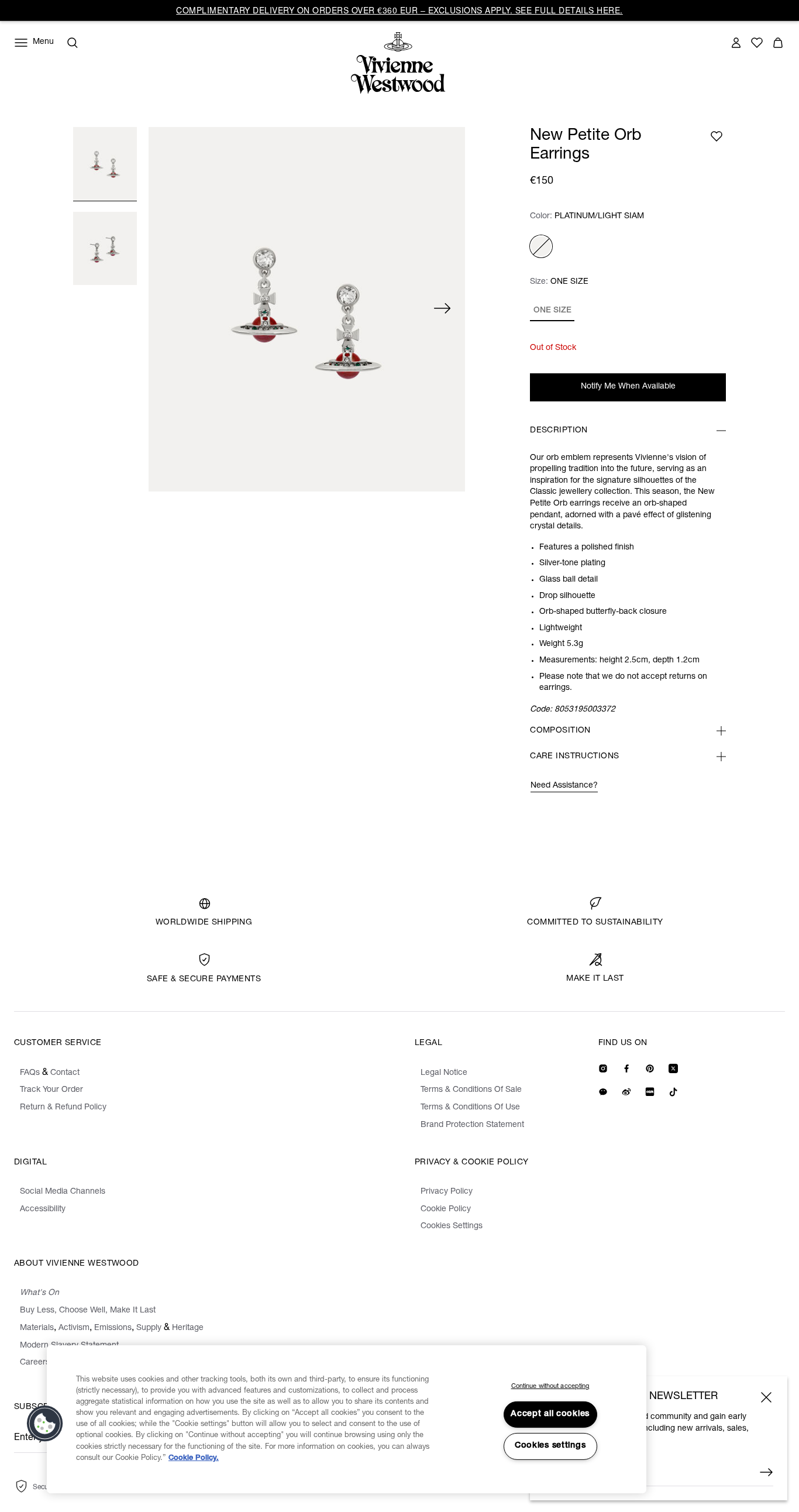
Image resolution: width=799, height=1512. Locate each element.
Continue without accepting (550, 1386)
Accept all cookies (550, 1414)
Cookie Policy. (193, 1458)
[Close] (766, 1397)
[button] (45, 1423)
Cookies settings (550, 1446)
